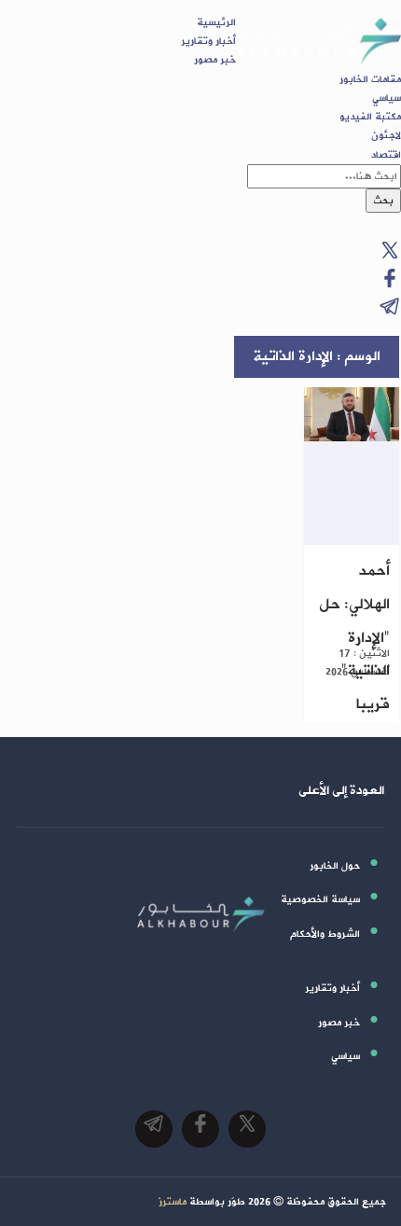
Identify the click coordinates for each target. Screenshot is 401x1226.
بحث (383, 200)
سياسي (386, 98)
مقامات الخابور (370, 79)
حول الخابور (335, 866)
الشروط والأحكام (325, 934)
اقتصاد (386, 155)
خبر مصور (215, 59)
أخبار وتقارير (208, 41)
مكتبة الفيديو (370, 116)
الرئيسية (216, 22)
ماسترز (173, 1201)
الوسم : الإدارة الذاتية (316, 356)
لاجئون (386, 135)
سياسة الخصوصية (320, 899)
